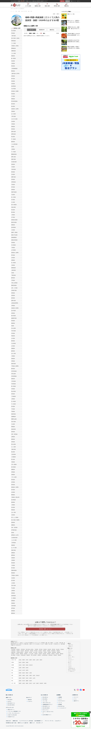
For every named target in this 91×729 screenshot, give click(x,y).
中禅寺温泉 (13, 169)
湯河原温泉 (13, 227)
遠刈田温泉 (13, 86)
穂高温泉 (13, 297)
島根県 (23, 678)
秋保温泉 (13, 81)
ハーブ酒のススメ (71, 671)
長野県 (23, 667)
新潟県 (27, 667)
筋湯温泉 (13, 600)
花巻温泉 (13, 76)
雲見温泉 (13, 393)
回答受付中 (42, 29)
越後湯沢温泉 (14, 318)
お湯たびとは (70, 644)
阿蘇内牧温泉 (14, 570)
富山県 (20, 670)
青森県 (23, 659)
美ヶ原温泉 (13, 262)
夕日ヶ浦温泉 (14, 464)
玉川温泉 (13, 96)
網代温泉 (13, 368)
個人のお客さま (9, 695)
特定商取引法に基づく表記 (11, 722)
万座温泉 (13, 184)
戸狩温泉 (13, 280)
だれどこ (69, 652)
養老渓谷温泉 (14, 222)
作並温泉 (13, 83)
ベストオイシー (71, 659)
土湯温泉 (13, 149)
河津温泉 (13, 388)
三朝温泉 (13, 504)
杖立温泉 (13, 580)
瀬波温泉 (13, 323)
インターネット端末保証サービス (14, 711)
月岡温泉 (13, 305)
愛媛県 (27, 680)
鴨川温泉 (13, 212)
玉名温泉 (13, 577)
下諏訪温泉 (13, 275)
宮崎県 (37, 683)
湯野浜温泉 (13, 134)
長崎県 (27, 683)
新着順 (30, 33)
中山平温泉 (13, 88)
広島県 (30, 678)
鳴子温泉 (13, 78)
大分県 (34, 683)
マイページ (74, 1)
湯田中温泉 (13, 300)
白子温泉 (13, 217)
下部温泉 (13, 247)
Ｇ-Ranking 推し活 (71, 668)
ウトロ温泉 (13, 43)
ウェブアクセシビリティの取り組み (26, 720)
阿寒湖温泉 (13, 40)
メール (75, 699)
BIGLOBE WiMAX (11, 705)
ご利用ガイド (70, 646)
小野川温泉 (13, 116)
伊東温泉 (13, 361)
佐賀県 (23, 683)
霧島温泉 (13, 613)
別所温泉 (13, 295)
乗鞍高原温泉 (14, 285)
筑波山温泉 (13, 207)
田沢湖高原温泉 (14, 101)
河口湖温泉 (13, 245)
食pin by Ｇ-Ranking (71, 669)
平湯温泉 (13, 411)
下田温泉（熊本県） (15, 575)
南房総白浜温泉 (14, 219)
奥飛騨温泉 (13, 416)
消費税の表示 (15, 720)
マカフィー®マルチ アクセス (48, 712)
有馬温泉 (13, 472)
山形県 (37, 659)
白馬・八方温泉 (14, 287)
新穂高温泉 (54, 652)
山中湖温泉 (13, 250)
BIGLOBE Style (61, 706)
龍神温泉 (13, 502)
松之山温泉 (13, 328)
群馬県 (23, 662)
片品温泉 (13, 194)
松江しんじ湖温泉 (14, 517)
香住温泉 (13, 479)
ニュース (60, 702)
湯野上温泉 (13, 156)
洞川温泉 (13, 489)
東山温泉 (13, 136)
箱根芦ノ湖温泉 (14, 232)
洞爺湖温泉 (13, 50)
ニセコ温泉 (13, 53)
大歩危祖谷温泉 (14, 537)
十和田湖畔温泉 (14, 68)
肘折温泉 (13, 128)
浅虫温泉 (13, 60)
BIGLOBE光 (10, 699)
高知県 (30, 680)
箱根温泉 (13, 224)
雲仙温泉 (13, 562)
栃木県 (20, 662)
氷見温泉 (13, 333)
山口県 (34, 678)
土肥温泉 (13, 398)
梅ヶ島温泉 (13, 386)
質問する (67, 1)
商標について (32, 722)
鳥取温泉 (13, 509)
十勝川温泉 (13, 35)
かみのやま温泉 (14, 118)
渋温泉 (12, 272)
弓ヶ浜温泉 (13, 403)
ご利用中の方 (75, 695)
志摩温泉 (13, 436)
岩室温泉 (13, 313)
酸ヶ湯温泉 (13, 58)
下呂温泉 (13, 408)
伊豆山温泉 (13, 373)
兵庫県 (30, 675)
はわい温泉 (13, 512)
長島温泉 (13, 441)
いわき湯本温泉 (14, 144)
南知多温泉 (13, 429)
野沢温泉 (13, 255)
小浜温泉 (13, 565)
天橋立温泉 (13, 449)
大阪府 (27, 675)
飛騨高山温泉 (14, 419)
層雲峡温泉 (13, 48)
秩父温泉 (13, 209)
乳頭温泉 (13, 93)
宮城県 (30, 659)
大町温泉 (13, 265)
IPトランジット (46, 709)
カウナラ (69, 664)
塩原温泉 (13, 164)
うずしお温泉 (14, 477)
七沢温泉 (13, 229)
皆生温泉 (13, 507)
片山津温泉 (13, 343)
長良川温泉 (13, 421)
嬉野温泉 (13, 555)
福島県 (41, 659)
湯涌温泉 (13, 348)
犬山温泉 (13, 424)
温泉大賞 (29, 699)
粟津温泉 (13, 340)
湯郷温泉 (13, 524)
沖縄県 (45, 683)
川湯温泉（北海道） (15, 45)
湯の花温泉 (13, 466)
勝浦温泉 (13, 494)
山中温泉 (13, 338)
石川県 (23, 670)
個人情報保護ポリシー (39, 720)
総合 (44, 33)
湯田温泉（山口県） (15, 535)
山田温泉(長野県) (14, 303)
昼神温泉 (13, 292)
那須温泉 (13, 171)
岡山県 (27, 678)
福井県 (27, 670)
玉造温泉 (13, 514)
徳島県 (20, 680)
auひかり (9, 701)
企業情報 (58, 695)
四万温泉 (22, 650)
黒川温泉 (13, 567)
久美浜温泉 (13, 454)
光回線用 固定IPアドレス (47, 704)
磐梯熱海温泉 (14, 154)
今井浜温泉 (13, 381)
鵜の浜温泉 (13, 315)
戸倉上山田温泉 (14, 282)
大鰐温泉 (13, 63)
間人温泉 (13, 459)
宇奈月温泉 (13, 330)
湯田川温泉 (13, 131)
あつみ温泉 (13, 113)
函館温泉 (13, 55)
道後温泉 (13, 545)
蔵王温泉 (13, 103)
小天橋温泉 (13, 456)
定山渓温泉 (13, 30)
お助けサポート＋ (11, 709)
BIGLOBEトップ (39, 722)
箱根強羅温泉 (14, 237)
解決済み (52, 29)
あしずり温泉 (14, 547)
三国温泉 (13, 355)
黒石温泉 (13, 65)
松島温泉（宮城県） (15, 91)
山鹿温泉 (13, 590)
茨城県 (27, 662)
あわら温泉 (13, 353)
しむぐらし (30, 701)
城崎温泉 (13, 469)
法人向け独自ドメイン (47, 714)
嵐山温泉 (13, 451)
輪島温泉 (13, 350)
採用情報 (60, 704)
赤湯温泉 (13, 111)
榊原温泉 (13, 439)
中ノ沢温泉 (13, 151)
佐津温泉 (13, 482)
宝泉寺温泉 (13, 605)
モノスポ (69, 661)
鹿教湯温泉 (13, 267)
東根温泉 (13, 126)
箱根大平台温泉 (14, 234)
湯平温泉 (13, 608)
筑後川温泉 (13, 550)
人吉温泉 (13, 582)
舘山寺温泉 (13, 391)
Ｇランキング (70, 651)
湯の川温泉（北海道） (15, 38)
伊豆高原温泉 (14, 371)
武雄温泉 (13, 557)
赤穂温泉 (13, 474)
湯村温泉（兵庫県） (15, 487)
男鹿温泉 (13, 98)
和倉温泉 (13, 335)
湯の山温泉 (13, 444)
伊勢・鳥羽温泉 (14, 434)
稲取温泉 (13, 378)
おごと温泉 (13, 446)
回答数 (34, 33)
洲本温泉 (13, 484)
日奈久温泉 (13, 585)
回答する (62, 1)
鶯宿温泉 (13, 70)
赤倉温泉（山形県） (15, 108)
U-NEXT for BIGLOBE (12, 715)
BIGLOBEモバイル (11, 703)
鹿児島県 (41, 683)
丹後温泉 (13, 461)
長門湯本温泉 (14, 530)
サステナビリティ (61, 700)
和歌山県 (37, 675)
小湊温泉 (13, 214)
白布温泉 (13, 121)
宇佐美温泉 (13, 383)
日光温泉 (13, 174)
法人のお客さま (44, 695)
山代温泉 (13, 345)
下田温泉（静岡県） (15, 366)
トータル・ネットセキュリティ (14, 713)
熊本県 (30, 683)
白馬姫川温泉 (14, 290)
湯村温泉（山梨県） (15, 252)
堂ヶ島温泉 (13, 401)
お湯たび (69, 655)
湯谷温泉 (13, 431)
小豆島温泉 (13, 542)
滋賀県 (20, 675)
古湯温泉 (13, 560)
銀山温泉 (13, 106)
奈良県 (34, 675)
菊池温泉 (13, 572)
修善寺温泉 (13, 363)
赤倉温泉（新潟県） (15, 308)
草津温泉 (13, 179)
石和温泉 (13, 242)
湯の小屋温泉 (14, 204)
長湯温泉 (13, 603)
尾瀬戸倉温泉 (14, 192)
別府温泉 (13, 593)
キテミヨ (69, 658)
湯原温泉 (13, 522)
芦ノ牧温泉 (13, 139)
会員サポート (76, 700)
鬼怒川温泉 (13, 159)
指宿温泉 (13, 610)
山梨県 (20, 667)
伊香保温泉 (13, 181)
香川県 (23, 680)
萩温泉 (12, 532)
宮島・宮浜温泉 (14, 527)
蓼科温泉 (13, 277)
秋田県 (34, 659)
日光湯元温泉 (14, 161)
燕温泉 (12, 325)
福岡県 (20, 683)
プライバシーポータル (49, 720)
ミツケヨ (69, 665)
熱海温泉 (13, 358)
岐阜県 (23, 672)
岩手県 (27, 659)
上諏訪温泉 (13, 270)
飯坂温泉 (13, 141)
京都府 (23, 675)
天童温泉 (13, 123)
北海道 (20, 659)
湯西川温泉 (13, 176)
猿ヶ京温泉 (13, 197)
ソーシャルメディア (62, 708)
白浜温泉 (13, 492)
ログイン (78, 1)
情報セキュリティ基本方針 (23, 722)
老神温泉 (13, 189)
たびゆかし (70, 666)
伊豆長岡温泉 (14, 376)
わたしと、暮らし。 (71, 656)
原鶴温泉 (13, 552)
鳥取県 (20, 678)
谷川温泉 (13, 199)
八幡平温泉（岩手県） (15, 73)
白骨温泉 (13, 257)
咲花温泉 (13, 320)
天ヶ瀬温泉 (13, 598)
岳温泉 (12, 146)
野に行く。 (70, 662)
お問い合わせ (8, 720)
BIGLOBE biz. (45, 697)
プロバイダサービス (46, 702)
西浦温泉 (13, 426)
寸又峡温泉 (13, 396)
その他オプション (11, 716)
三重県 (30, 672)
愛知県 (27, 672)
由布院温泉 (13, 595)
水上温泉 (13, 202)
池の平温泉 (13, 310)
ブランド (60, 699)
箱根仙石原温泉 (14, 239)
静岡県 (20, 672)
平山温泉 (13, 588)
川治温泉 (13, 166)
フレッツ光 (45, 700)
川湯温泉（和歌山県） (15, 497)
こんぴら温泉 (14, 540)
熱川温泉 (13, 406)
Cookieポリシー (58, 720)
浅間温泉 (13, 260)
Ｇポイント (70, 649)
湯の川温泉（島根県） (15, 519)
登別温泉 (13, 33)
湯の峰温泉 (13, 499)
